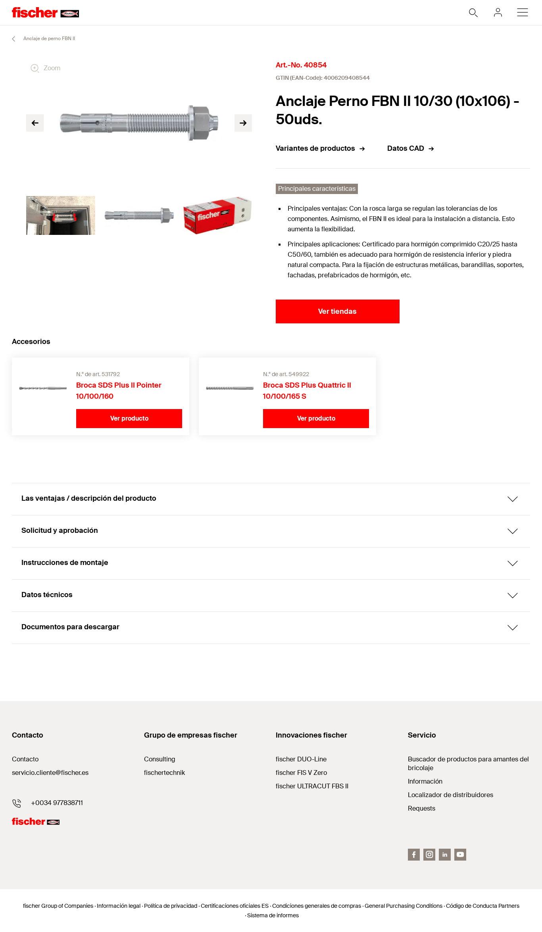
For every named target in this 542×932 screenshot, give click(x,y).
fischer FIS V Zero (301, 773)
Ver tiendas (337, 311)
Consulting (159, 759)
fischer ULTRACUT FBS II (312, 786)
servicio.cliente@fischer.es (50, 773)
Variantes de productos (315, 148)
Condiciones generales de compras (316, 905)
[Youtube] (460, 855)
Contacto (25, 759)
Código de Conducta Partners (482, 905)
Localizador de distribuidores (450, 795)
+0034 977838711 (57, 803)
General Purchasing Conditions (403, 905)
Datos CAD (405, 148)
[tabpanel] (60, 215)
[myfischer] (498, 12)
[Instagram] (429, 855)
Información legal (118, 905)
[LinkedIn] (445, 855)
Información (425, 781)
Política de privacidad (170, 905)
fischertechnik (164, 773)
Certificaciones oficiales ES (235, 905)
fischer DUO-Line (301, 759)
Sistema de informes (273, 915)
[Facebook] (414, 855)
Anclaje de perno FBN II (48, 38)
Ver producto (129, 418)
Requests (421, 808)
